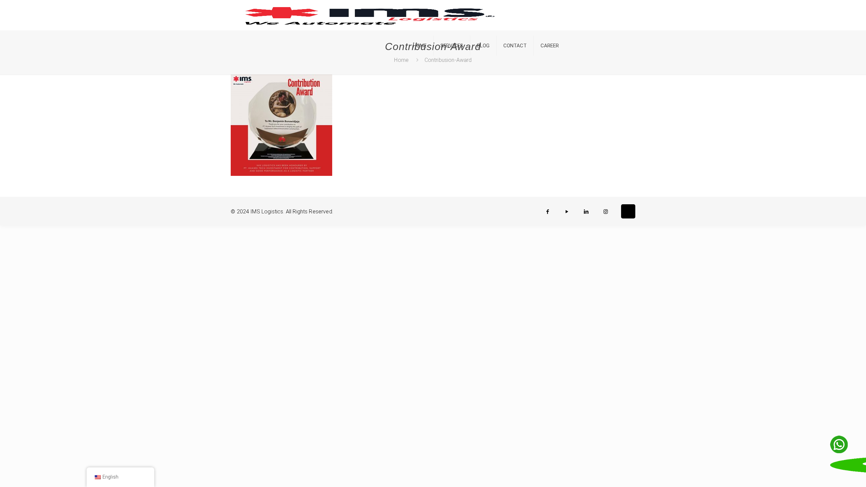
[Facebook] (547, 212)
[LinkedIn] (586, 212)
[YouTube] (567, 212)
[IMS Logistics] (369, 15)
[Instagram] (605, 212)
